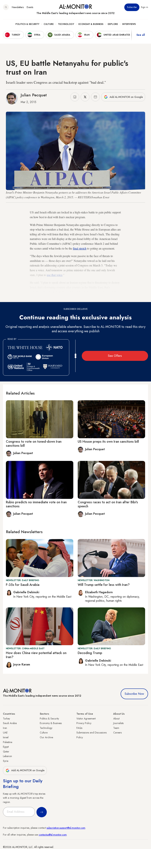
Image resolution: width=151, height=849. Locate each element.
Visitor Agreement (86, 718)
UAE (5, 732)
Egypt (6, 747)
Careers (117, 732)
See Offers (115, 356)
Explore (113, 24)
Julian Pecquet (34, 95)
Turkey (6, 718)
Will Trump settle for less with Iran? (104, 584)
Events (30, 7)
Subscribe (132, 7)
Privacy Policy (83, 723)
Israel (5, 737)
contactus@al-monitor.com (53, 834)
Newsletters (18, 7)
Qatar (6, 751)
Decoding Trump (90, 653)
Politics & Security (27, 24)
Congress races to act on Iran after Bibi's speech (108, 504)
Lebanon (7, 756)
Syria (5, 761)
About (116, 718)
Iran (5, 728)
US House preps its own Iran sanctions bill (108, 441)
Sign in (144, 7)
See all (140, 35)
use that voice (54, 275)
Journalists (118, 723)
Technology (66, 24)
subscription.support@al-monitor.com (66, 828)
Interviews (129, 24)
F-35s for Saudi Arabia (22, 584)
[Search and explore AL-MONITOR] (6, 7)
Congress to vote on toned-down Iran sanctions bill (34, 443)
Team (116, 728)
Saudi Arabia (10, 723)
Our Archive (46, 737)
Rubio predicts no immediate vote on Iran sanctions (36, 504)
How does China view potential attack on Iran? (36, 655)
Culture (49, 24)
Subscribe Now (134, 694)
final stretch (79, 248)
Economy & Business (90, 24)
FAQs (79, 728)
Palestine (7, 742)
